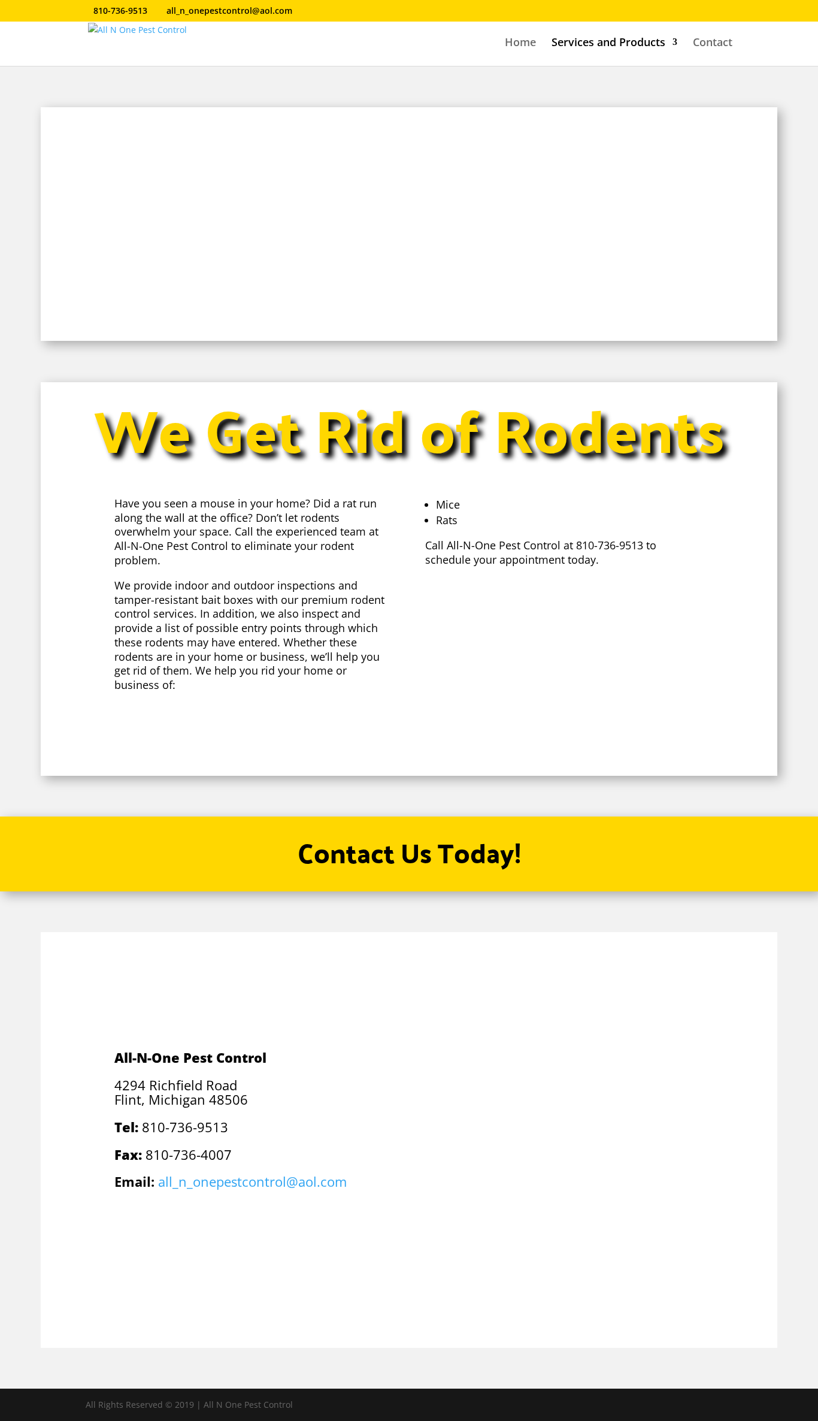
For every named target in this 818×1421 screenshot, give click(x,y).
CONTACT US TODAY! (188, 283)
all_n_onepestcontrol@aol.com (252, 1181)
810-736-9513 (120, 10)
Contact (712, 43)
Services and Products (608, 43)
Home (520, 43)
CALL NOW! (408, 742)
